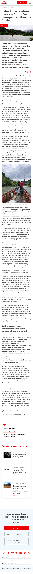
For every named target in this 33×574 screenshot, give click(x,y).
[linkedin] (20, 553)
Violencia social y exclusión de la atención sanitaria (14, 435)
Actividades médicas (10, 432)
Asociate (16, 528)
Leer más (15, 460)
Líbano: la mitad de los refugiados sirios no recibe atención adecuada (20, 455)
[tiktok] (25, 553)
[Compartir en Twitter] (25, 72)
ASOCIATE (22, 2)
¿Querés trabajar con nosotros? (16, 541)
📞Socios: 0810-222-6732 (9, 563)
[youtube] (12, 553)
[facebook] (8, 553)
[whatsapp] (29, 553)
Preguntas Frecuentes (7, 568)
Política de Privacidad (18, 568)
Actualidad (4, 7)
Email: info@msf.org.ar (8, 560)
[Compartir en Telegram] (30, 72)
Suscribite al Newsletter (16, 534)
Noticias (12, 7)
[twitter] (16, 553)
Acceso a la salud (9, 428)
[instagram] (4, 553)
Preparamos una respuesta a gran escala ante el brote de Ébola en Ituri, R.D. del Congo (19, 470)
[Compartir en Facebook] (23, 72)
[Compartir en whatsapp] (27, 72)
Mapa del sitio (27, 568)
